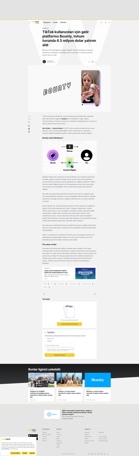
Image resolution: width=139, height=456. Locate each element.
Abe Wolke (46, 128)
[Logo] (35, 22)
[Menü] (29, 23)
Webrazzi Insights (46, 434)
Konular (55, 22)
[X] (88, 454)
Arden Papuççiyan (62, 399)
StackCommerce (73, 283)
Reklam (86, 438)
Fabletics (45, 287)
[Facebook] (104, 454)
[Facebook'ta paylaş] (29, 126)
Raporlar (44, 440)
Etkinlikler (63, 22)
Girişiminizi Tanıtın (89, 440)
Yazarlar (87, 434)
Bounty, (64, 119)
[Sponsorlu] (85, 273)
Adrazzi (46, 278)
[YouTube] (95, 454)
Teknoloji (58, 440)
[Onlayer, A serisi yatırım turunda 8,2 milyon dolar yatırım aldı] (69, 380)
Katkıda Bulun (88, 436)
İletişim (86, 442)
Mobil (57, 438)
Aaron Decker (58, 128)
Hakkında (87, 432)
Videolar (44, 436)
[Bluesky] (101, 454)
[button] (69, 157)
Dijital (57, 432)
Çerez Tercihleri (103, 436)
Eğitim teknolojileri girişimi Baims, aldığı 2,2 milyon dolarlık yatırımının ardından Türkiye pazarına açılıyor (77, 412)
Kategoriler (46, 22)
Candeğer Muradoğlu (67, 418)
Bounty (45, 283)
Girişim (58, 436)
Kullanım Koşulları (103, 440)
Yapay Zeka (59, 442)
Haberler (44, 432)
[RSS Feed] (107, 454)
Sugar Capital (61, 283)
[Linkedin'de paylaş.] (29, 131)
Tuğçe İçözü (33, 399)
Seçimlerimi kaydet (59, 355)
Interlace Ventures (86, 283)
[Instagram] (98, 454)
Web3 (57, 447)
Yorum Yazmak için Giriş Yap (69, 324)
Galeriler (44, 438)
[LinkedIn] (91, 454)
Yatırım (44, 28)
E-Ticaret (58, 434)
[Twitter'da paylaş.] (29, 129)
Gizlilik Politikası (103, 438)
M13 (52, 283)
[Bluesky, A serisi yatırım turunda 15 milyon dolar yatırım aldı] (98, 380)
